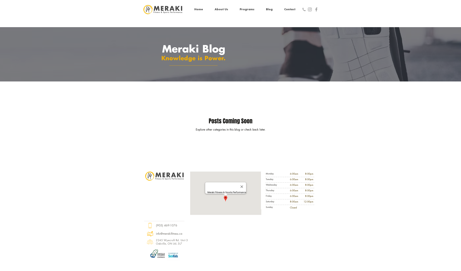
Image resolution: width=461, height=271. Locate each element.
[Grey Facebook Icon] (316, 9)
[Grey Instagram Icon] (309, 9)
